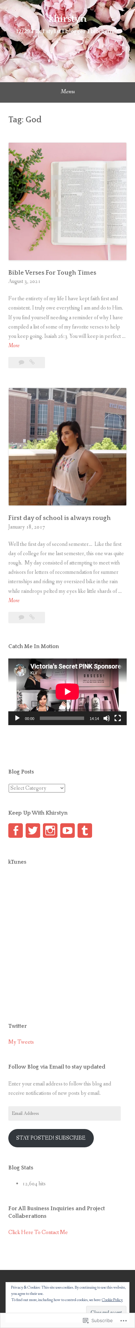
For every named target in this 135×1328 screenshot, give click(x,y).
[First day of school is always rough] (32, 617)
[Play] (17, 718)
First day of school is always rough (60, 518)
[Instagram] (50, 830)
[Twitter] (33, 830)
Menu (68, 91)
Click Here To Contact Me (38, 1232)
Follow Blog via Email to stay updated (56, 1067)
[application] (67, 691)
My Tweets (21, 1042)
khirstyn (67, 18)
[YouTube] (67, 830)
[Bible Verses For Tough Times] (32, 362)
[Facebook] (15, 830)
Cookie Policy (112, 1300)
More (13, 346)
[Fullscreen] (117, 718)
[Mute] (106, 718)
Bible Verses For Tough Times (52, 272)
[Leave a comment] (22, 362)
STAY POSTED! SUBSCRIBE (51, 1138)
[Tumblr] (85, 830)
